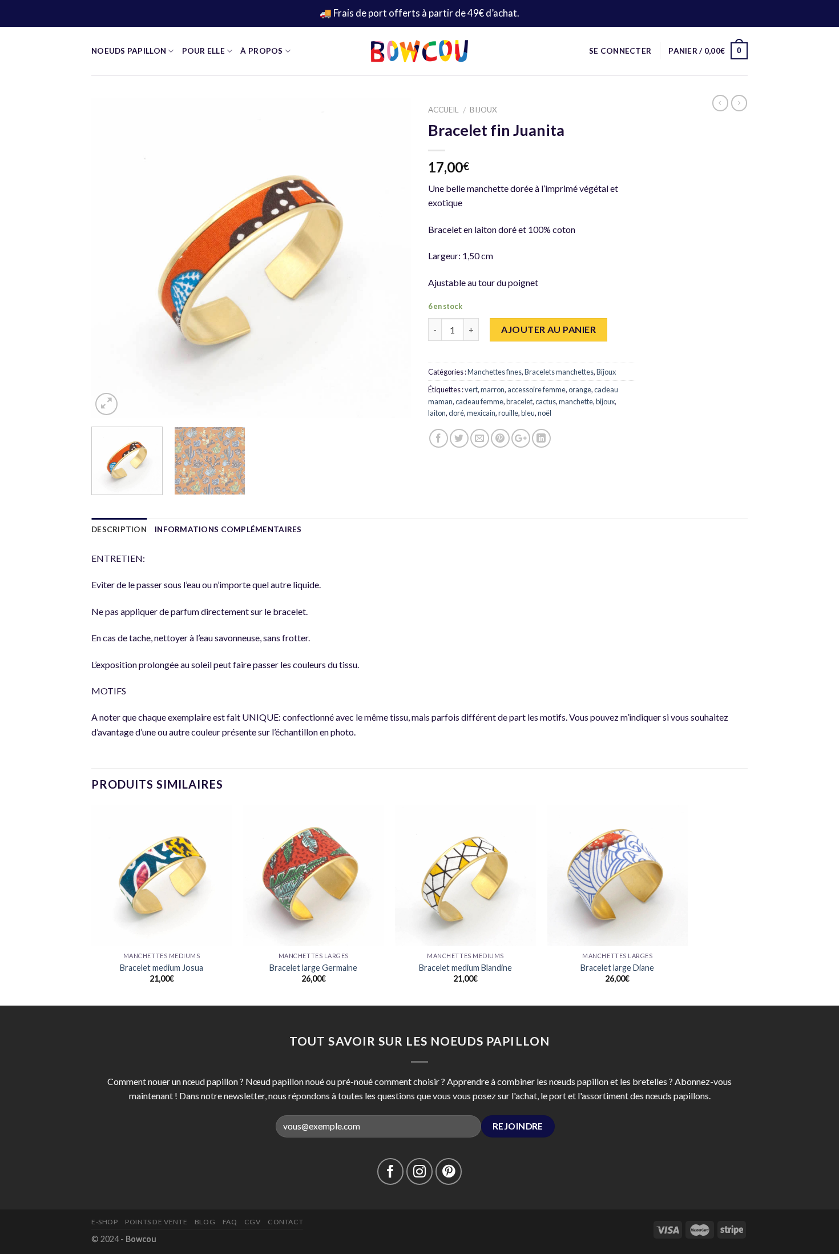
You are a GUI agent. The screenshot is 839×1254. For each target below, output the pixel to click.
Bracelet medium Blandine (465, 967)
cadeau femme (479, 401)
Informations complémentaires (228, 529)
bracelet (519, 401)
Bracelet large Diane (617, 967)
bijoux (605, 401)
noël (544, 412)
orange (579, 389)
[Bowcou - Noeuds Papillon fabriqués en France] (419, 51)
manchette (576, 401)
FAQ (230, 1221)
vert (471, 389)
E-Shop (104, 1221)
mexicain (481, 412)
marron (493, 389)
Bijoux (483, 109)
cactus (545, 401)
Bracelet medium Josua (161, 967)
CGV (252, 1221)
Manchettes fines (494, 371)
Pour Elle (203, 50)
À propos (261, 50)
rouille (508, 412)
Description (119, 529)
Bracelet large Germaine (313, 967)
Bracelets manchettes (559, 371)
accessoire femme (536, 389)
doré (456, 412)
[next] (390, 258)
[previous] (112, 258)
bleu (528, 412)
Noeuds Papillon (128, 50)
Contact (285, 1221)
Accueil (443, 109)
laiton (437, 412)
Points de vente (156, 1221)
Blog (205, 1221)
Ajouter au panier (548, 329)
